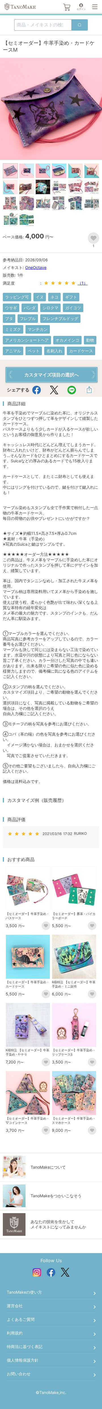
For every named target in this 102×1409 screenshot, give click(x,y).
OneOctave (35, 267)
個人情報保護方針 (23, 1360)
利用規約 (15, 1332)
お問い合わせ (19, 1373)
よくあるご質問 (21, 1319)
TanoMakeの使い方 (24, 1292)
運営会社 (15, 1305)
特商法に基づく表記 (24, 1346)
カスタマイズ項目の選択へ (51, 375)
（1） (83, 283)
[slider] (61, 283)
